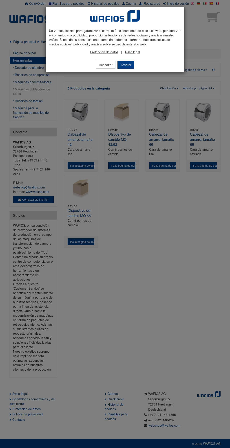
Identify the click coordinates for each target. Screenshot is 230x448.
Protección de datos (104, 52)
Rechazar (106, 65)
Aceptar (125, 65)
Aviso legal (132, 52)
